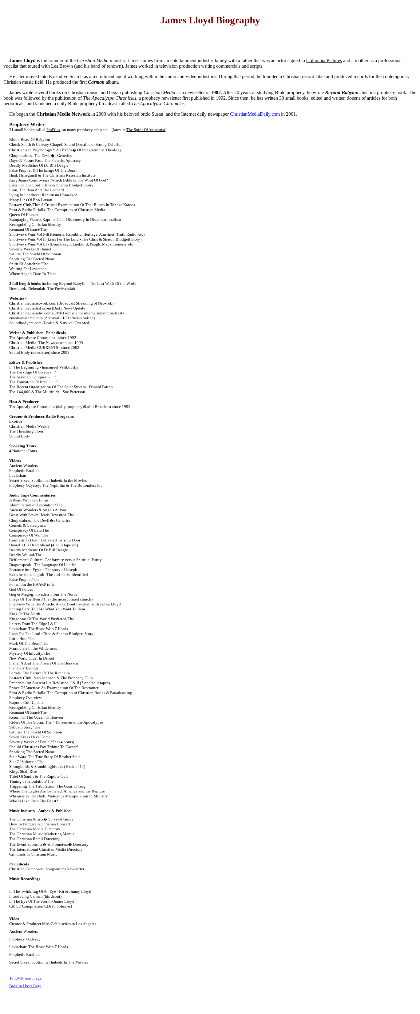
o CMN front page (26, 978)
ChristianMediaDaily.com (255, 114)
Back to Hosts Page (25, 986)
